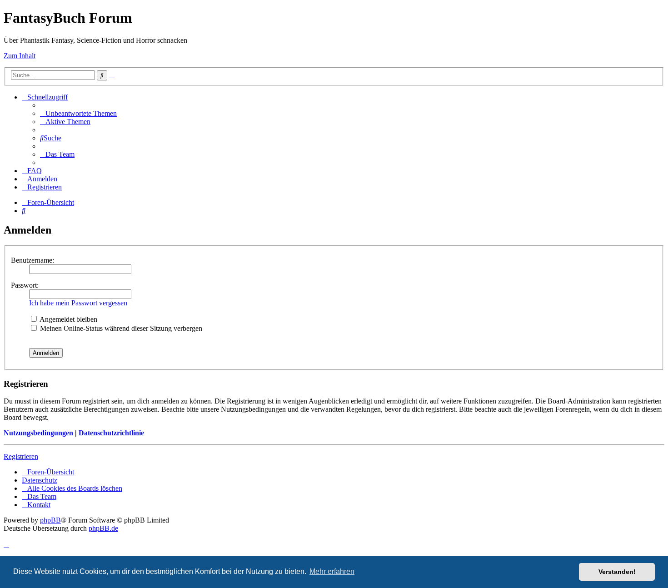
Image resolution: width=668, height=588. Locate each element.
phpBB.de (103, 528)
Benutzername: (32, 260)
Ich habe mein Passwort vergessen (78, 303)
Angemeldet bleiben (67, 319)
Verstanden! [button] (617, 571)
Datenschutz (39, 480)
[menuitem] (78, 113)
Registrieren (21, 456)
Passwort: (25, 285)
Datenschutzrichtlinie (111, 433)
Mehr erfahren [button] (331, 571)
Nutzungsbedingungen (38, 433)
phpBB (50, 520)
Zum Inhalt (19, 56)
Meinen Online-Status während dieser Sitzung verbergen (120, 328)
